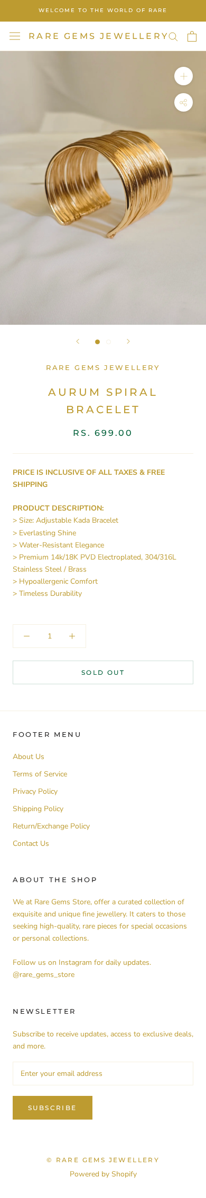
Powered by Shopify (103, 1174)
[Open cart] (192, 36)
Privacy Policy (35, 791)
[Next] (128, 341)
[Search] (173, 36)
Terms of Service (40, 774)
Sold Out (103, 672)
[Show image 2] (108, 342)
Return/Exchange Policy (51, 826)
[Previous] (77, 341)
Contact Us (31, 843)
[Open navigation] (15, 36)
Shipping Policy (38, 809)
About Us (28, 757)
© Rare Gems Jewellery (103, 1160)
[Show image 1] (97, 342)
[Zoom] (183, 76)
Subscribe (52, 1108)
